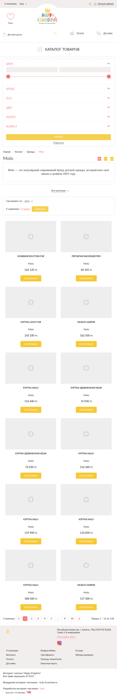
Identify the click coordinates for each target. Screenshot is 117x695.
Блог (10, 23)
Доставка (10, 664)
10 (72, 618)
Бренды (31, 152)
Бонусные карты (49, 664)
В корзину (31, 278)
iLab (42, 688)
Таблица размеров (84, 655)
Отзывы (79, 651)
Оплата (9, 659)
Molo (31, 264)
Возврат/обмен (48, 651)
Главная (7, 152)
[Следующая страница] (79, 618)
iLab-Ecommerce (48, 682)
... (58, 618)
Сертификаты (47, 655)
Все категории (58, 191)
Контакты (11, 655)
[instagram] (59, 643)
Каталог (19, 152)
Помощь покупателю (51, 659)
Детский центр (15, 34)
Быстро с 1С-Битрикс (15, 692)
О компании (12, 651)
